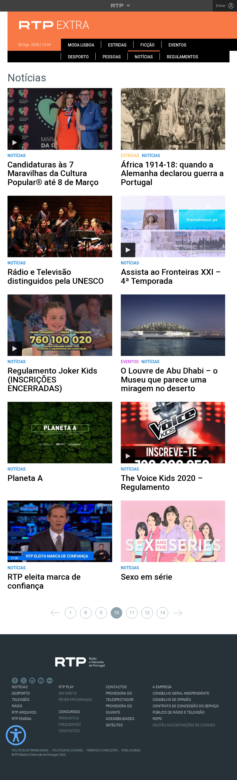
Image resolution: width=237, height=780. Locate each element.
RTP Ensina (22, 719)
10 (116, 612)
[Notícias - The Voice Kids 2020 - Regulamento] (173, 432)
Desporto (78, 57)
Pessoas (112, 57)
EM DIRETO (68, 693)
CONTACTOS (116, 687)
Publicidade (130, 750)
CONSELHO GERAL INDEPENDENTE (181, 693)
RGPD (157, 719)
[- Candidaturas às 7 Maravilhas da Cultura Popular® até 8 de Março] (60, 119)
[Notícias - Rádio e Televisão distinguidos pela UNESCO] (60, 226)
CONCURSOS (69, 712)
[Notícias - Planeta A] (60, 432)
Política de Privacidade (30, 750)
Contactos (69, 731)
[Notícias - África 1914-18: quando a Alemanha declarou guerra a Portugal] (173, 119)
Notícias (144, 57)
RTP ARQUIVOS (24, 712)
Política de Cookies (67, 750)
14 (162, 612)
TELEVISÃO (20, 700)
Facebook (15, 681)
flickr (50, 681)
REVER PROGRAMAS (75, 700)
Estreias (117, 45)
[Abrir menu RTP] (119, 5)
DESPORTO (21, 693)
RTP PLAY (66, 687)
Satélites (114, 725)
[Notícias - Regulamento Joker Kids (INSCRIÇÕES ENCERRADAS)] (60, 325)
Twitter (24, 681)
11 (131, 612)
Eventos (177, 45)
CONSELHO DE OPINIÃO (172, 700)
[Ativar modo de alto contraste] (16, 735)
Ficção (147, 45)
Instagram (32, 681)
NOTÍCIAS (19, 687)
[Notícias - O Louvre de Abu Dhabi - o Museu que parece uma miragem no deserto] (173, 325)
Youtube (41, 681)
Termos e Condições (102, 750)
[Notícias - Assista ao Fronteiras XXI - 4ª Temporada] (173, 226)
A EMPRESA (162, 687)
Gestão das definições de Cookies (184, 725)
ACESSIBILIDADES (120, 719)
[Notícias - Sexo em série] (173, 531)
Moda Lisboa (81, 45)
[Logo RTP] (80, 662)
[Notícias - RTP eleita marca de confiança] (60, 531)
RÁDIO (17, 706)
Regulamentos (182, 57)
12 (147, 612)
